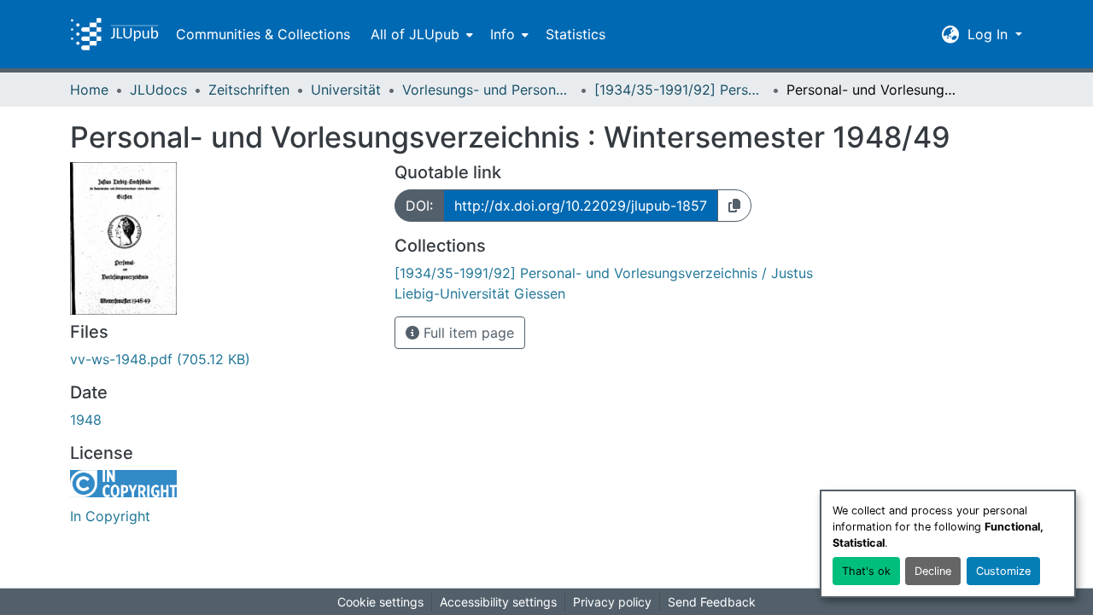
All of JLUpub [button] (415, 34)
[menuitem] (420, 34)
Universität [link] (346, 89)
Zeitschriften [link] (248, 89)
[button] (114, 34)
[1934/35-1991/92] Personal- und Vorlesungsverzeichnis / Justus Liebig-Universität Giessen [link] (679, 89)
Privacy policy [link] (612, 602)
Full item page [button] (466, 332)
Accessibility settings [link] (498, 602)
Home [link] (89, 89)
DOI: (419, 205)
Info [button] (502, 34)
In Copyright (110, 516)
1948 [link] (86, 419)
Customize (1003, 571)
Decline (933, 571)
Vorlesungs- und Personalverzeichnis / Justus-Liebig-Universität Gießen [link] (487, 89)
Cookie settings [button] (380, 602)
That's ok (866, 571)
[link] (222, 359)
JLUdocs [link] (158, 89)
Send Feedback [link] (712, 602)
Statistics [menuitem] (575, 34)
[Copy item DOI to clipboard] (734, 205)
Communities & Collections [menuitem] (263, 34)
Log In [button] (989, 34)
